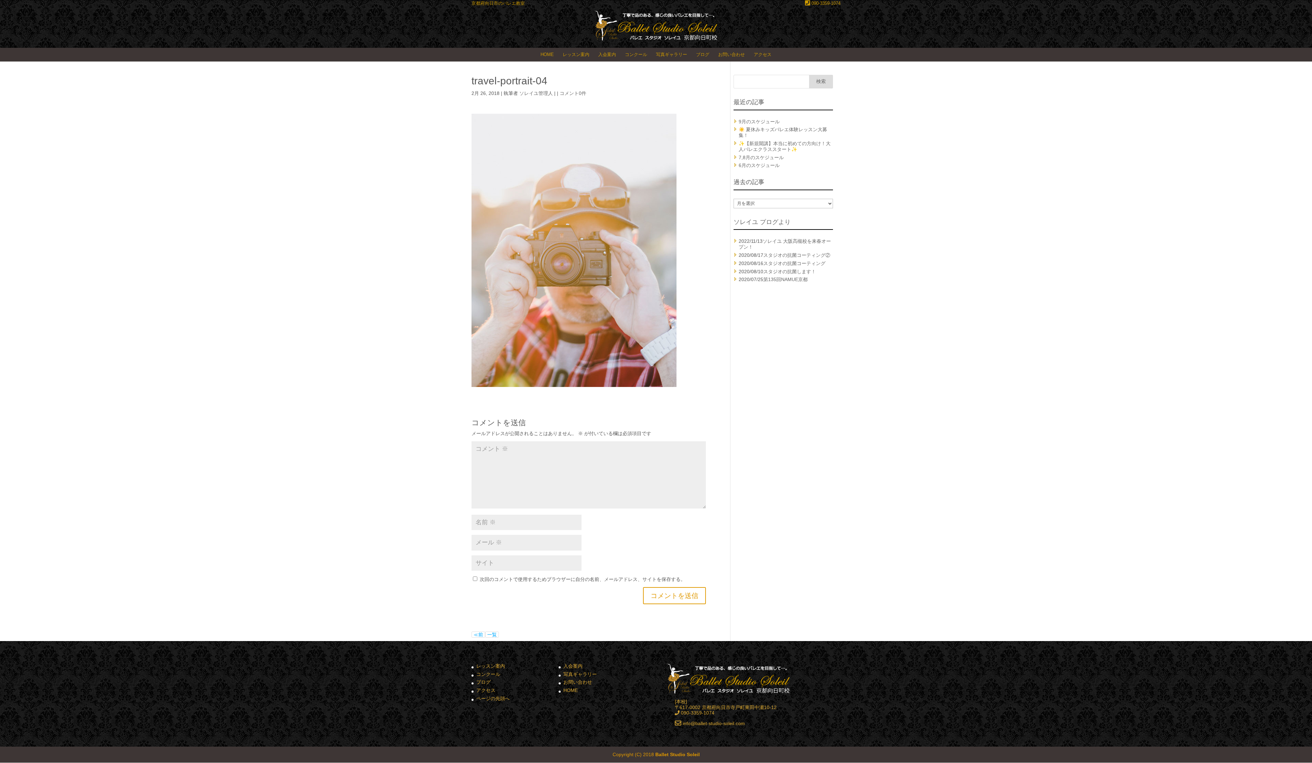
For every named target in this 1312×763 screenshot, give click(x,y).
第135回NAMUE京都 (785, 279)
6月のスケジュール (759, 165)
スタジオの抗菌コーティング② (796, 255)
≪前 (478, 634)
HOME (547, 54)
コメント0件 (573, 93)
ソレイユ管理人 (536, 93)
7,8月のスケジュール (761, 157)
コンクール (636, 54)
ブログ (702, 54)
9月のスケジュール (759, 121)
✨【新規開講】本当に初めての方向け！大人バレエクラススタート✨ (785, 146)
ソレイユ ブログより (762, 222)
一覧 (492, 634)
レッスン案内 (576, 54)
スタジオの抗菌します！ (789, 271)
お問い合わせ (731, 54)
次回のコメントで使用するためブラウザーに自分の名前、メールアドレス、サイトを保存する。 (582, 579)
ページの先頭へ (493, 698)
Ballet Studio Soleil (677, 754)
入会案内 (607, 54)
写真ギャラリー (671, 54)
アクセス (762, 54)
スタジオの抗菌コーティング (794, 263)
